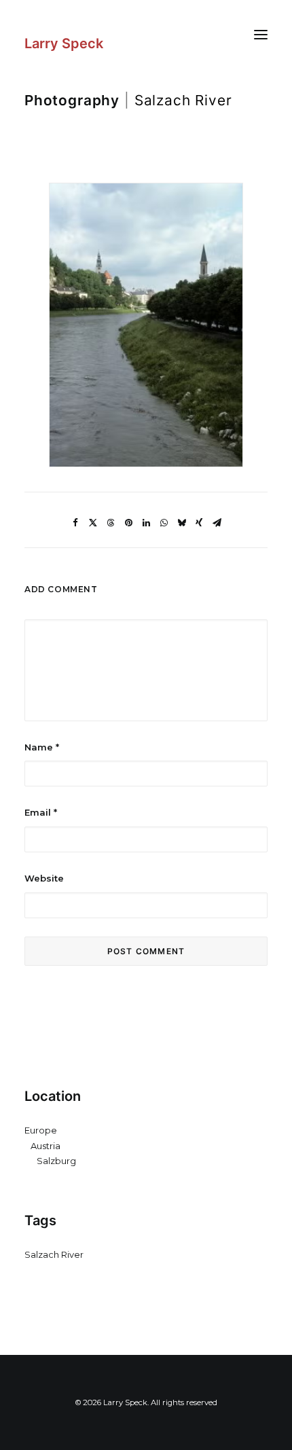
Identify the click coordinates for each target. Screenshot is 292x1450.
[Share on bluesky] (181, 523)
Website (44, 878)
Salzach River (54, 1254)
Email (40, 812)
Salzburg (56, 1160)
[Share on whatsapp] (164, 523)
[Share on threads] (111, 523)
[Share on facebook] (75, 523)
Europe (40, 1130)
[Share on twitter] (93, 523)
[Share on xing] (199, 523)
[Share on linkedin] (146, 523)
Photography (72, 100)
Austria (45, 1145)
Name (41, 747)
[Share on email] (216, 523)
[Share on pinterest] (128, 523)
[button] (261, 34)
